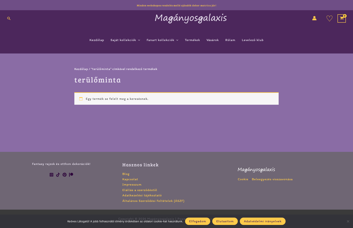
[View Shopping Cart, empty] (341, 18)
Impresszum (132, 184)
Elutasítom (225, 221)
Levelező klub (253, 40)
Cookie (243, 179)
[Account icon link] (314, 18)
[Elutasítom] (348, 221)
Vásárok (213, 40)
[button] (9, 18)
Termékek (192, 40)
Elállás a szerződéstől (139, 190)
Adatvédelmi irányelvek (263, 221)
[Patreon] (71, 175)
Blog (126, 174)
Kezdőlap (96, 40)
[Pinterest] (65, 175)
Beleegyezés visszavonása (272, 179)
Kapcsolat (130, 179)
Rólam (230, 40)
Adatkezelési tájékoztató (142, 195)
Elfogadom (197, 221)
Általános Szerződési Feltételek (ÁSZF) (153, 201)
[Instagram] (51, 175)
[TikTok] (58, 175)
